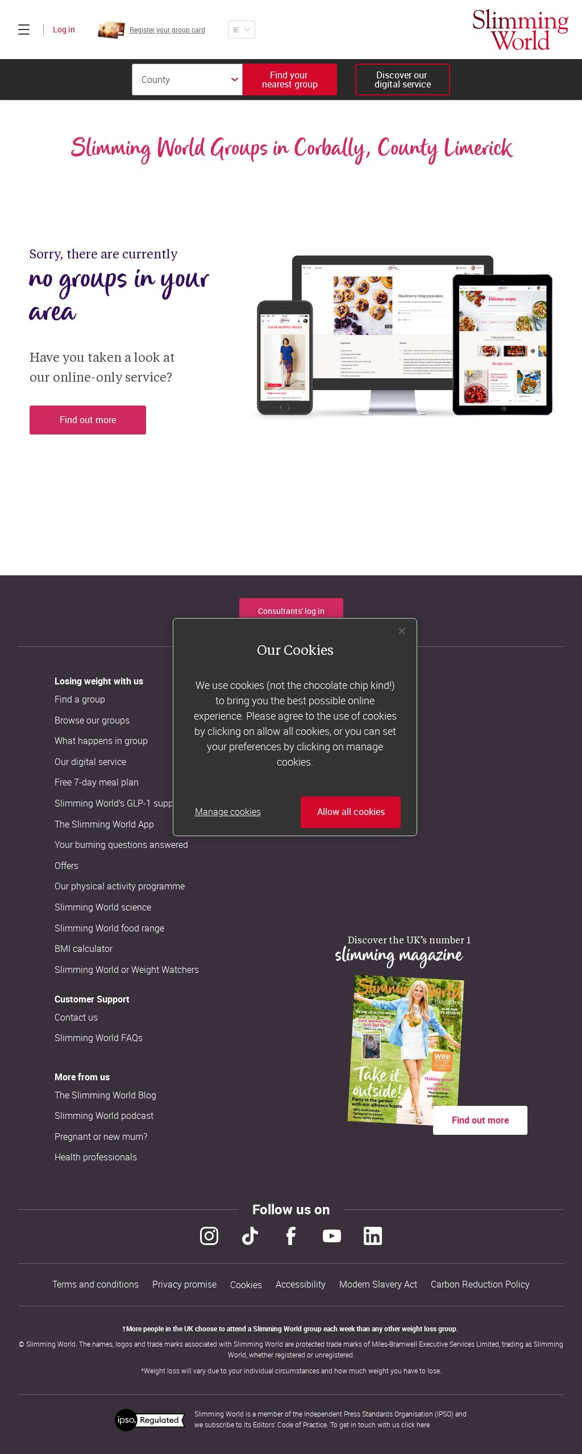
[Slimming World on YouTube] (332, 1236)
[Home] (520, 29)
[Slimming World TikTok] (250, 1236)
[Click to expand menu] (24, 29)
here (423, 1424)
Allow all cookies (351, 812)
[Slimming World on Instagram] (209, 1236)
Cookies (246, 1285)
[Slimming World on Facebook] (291, 1236)
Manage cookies (228, 812)
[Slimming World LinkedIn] (373, 1236)
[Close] (401, 631)
